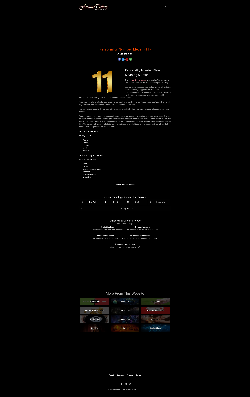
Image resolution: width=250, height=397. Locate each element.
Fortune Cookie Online (94, 310)
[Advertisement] (125, 27)
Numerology (125, 319)
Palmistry (155, 319)
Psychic (94, 328)
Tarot (125, 328)
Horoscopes (125, 310)
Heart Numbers (143, 227)
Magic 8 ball (95, 319)
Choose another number (125, 184)
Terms (138, 375)
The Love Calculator (155, 310)
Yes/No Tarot (94, 301)
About (111, 375)
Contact (120, 375)
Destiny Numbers (106, 236)
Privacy (130, 375)
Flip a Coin (155, 301)
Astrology (125, 301)
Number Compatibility (126, 244)
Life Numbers (108, 227)
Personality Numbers (141, 236)
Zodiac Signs (155, 328)
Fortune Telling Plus (94, 7)
